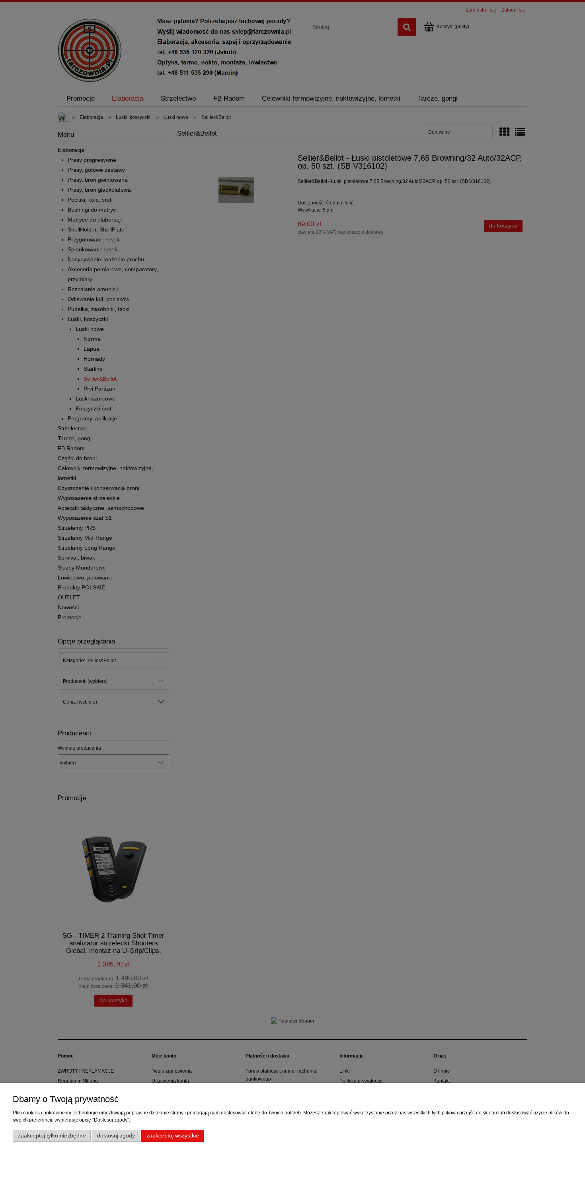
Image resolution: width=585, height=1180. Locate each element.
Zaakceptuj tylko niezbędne (52, 1136)
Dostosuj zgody (116, 1136)
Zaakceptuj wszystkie (172, 1136)
